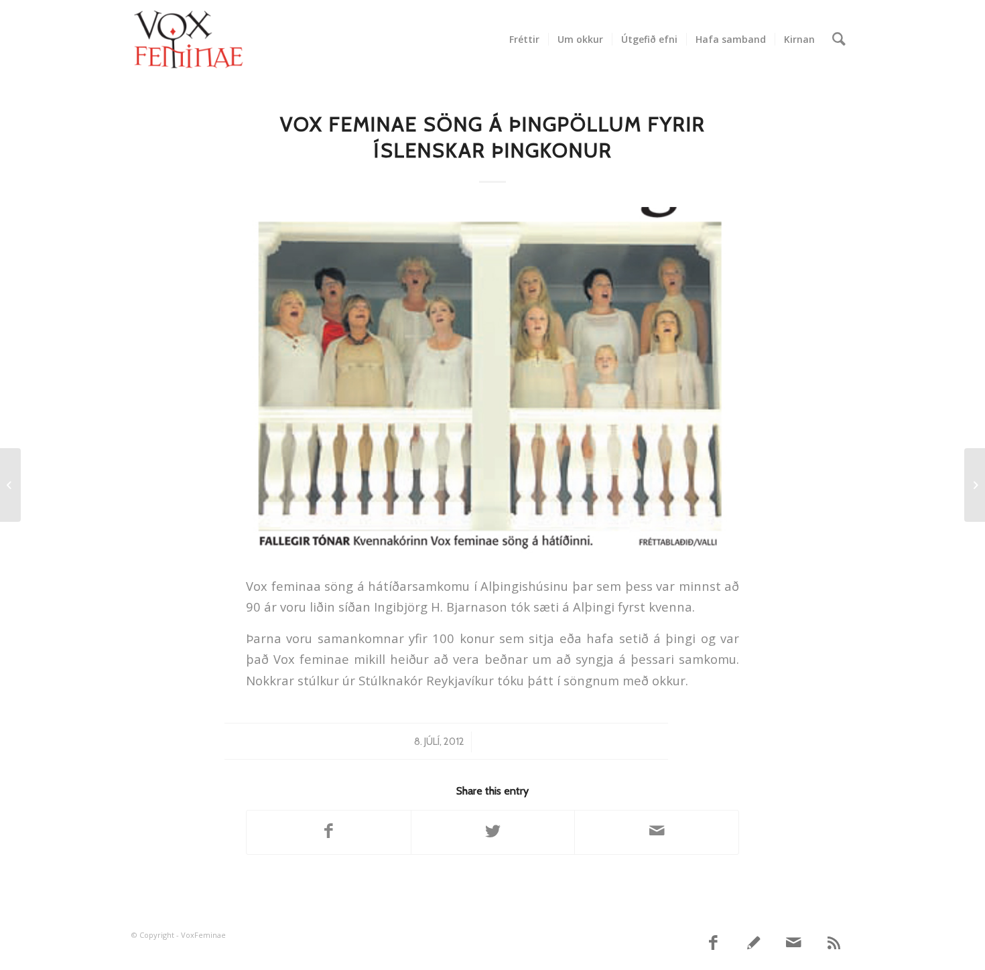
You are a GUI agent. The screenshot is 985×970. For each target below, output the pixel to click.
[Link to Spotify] (754, 943)
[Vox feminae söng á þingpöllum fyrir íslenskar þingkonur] (492, 382)
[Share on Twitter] (493, 832)
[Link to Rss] (834, 943)
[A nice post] (10, 485)
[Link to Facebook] (714, 943)
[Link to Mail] (794, 943)
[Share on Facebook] (329, 832)
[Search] (839, 39)
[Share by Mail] (656, 832)
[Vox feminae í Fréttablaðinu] (974, 485)
